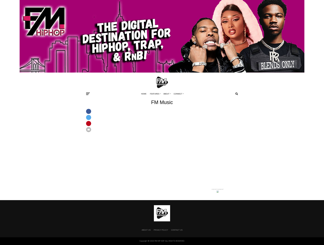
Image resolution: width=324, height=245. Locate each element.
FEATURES (154, 94)
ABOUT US (146, 230)
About (166, 94)
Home (143, 94)
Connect (178, 94)
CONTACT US (177, 230)
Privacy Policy (161, 230)
